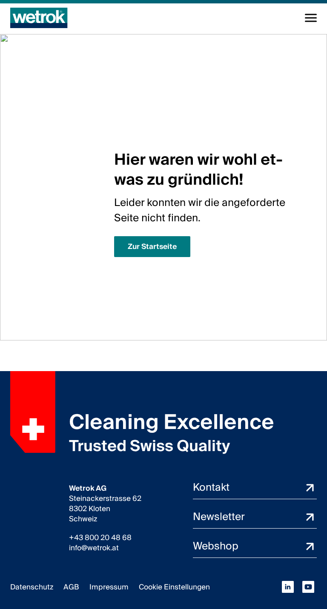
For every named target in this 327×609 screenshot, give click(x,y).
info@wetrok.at (94, 548)
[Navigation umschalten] (311, 17)
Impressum (109, 587)
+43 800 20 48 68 (100, 538)
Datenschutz (31, 587)
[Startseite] (39, 18)
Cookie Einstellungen (174, 587)
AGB (71, 587)
